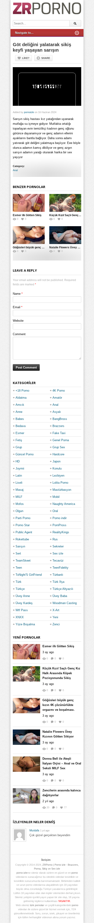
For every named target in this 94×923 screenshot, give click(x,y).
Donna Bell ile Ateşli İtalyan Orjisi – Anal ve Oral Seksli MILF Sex (61, 763)
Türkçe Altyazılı (62, 589)
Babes (20, 419)
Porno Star (23, 525)
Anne (19, 412)
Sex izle (57, 553)
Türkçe (20, 589)
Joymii (20, 468)
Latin (19, 475)
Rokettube (22, 539)
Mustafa (34, 830)
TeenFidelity (60, 567)
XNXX (20, 617)
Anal (15, 170)
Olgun (19, 511)
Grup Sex (58, 447)
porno (74, 872)
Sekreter (58, 546)
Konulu (57, 468)
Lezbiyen (58, 475)
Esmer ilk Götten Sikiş (27, 215)
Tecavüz (58, 560)
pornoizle (29, 112)
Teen (19, 567)
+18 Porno (22, 390)
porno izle (21, 872)
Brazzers (58, 426)
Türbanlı (57, 574)
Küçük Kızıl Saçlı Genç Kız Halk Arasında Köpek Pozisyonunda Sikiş (61, 673)
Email (16, 307)
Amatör (57, 397)
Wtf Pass (22, 610)
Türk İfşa (58, 582)
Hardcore (58, 454)
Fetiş (19, 440)
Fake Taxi (58, 433)
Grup (19, 447)
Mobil (56, 497)
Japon (56, 461)
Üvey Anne (23, 596)
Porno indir (59, 518)
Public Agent (24, 532)
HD (18, 461)
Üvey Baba (59, 596)
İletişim (46, 860)
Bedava (21, 426)
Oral (55, 511)
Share (45, 58)
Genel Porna (60, 440)
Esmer (20, 433)
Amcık (20, 404)
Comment (19, 334)
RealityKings (60, 532)
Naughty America (63, 504)
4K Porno (58, 390)
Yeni (55, 617)
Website (18, 320)
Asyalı (56, 412)
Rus (55, 539)
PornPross (59, 525)
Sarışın (20, 546)
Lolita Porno (60, 482)
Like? (25, 58)
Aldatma (21, 397)
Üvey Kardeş (24, 603)
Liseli (19, 482)
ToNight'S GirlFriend (29, 574)
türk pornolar (37, 905)
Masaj (20, 489)
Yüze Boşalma (25, 624)
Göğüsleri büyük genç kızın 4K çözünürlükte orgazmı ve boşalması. (58, 704)
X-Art (55, 610)
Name (17, 293)
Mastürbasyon (61, 489)
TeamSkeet (23, 560)
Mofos (20, 504)
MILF (19, 497)
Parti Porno (23, 518)
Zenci (56, 624)
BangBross (59, 419)
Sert (18, 553)
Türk (18, 582)
